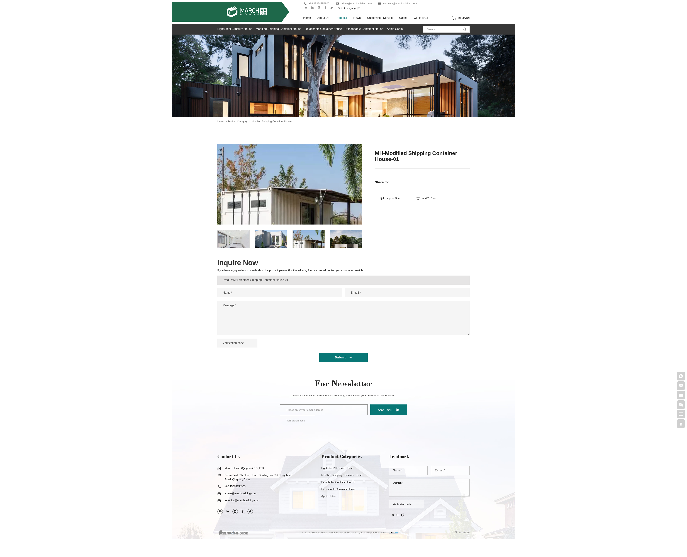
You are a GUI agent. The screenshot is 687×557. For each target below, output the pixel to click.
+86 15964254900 (319, 3)
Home (220, 121)
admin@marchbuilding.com (356, 3)
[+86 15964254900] (681, 376)
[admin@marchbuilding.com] (681, 385)
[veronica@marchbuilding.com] (681, 395)
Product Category (237, 121)
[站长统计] (393, 532)
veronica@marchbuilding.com (400, 3)
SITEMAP (464, 532)
